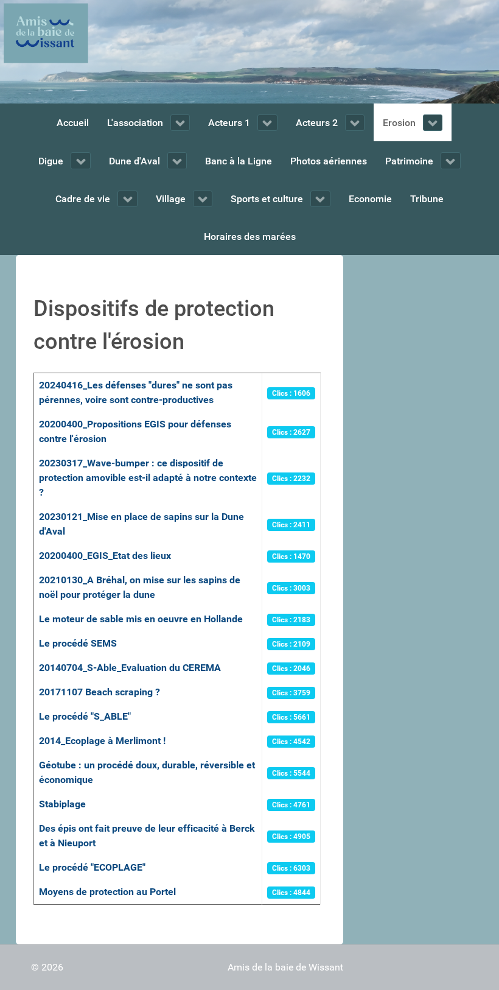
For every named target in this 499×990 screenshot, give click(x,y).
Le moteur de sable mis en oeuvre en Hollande (141, 619)
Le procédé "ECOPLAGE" (92, 867)
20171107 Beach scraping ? (99, 692)
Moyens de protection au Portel (107, 891)
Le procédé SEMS (78, 643)
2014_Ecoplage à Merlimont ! (102, 740)
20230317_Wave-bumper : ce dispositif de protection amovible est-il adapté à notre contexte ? (148, 477)
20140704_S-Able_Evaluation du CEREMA (130, 667)
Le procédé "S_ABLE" (85, 716)
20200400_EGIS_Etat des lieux (105, 555)
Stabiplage (62, 804)
